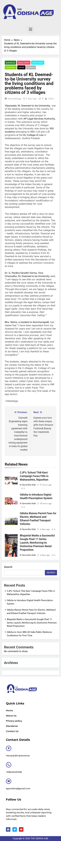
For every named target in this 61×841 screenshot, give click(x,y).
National (11, 67)
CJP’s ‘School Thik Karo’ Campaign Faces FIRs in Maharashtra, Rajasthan (34, 476)
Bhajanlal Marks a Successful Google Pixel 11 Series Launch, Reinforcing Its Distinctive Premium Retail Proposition (37, 542)
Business (10, 62)
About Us (11, 715)
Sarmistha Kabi (29, 484)
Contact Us (12, 731)
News (21, 67)
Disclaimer (12, 726)
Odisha (31, 67)
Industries (37, 62)
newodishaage (14, 98)
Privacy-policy (14, 720)
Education (23, 62)
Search (8, 566)
